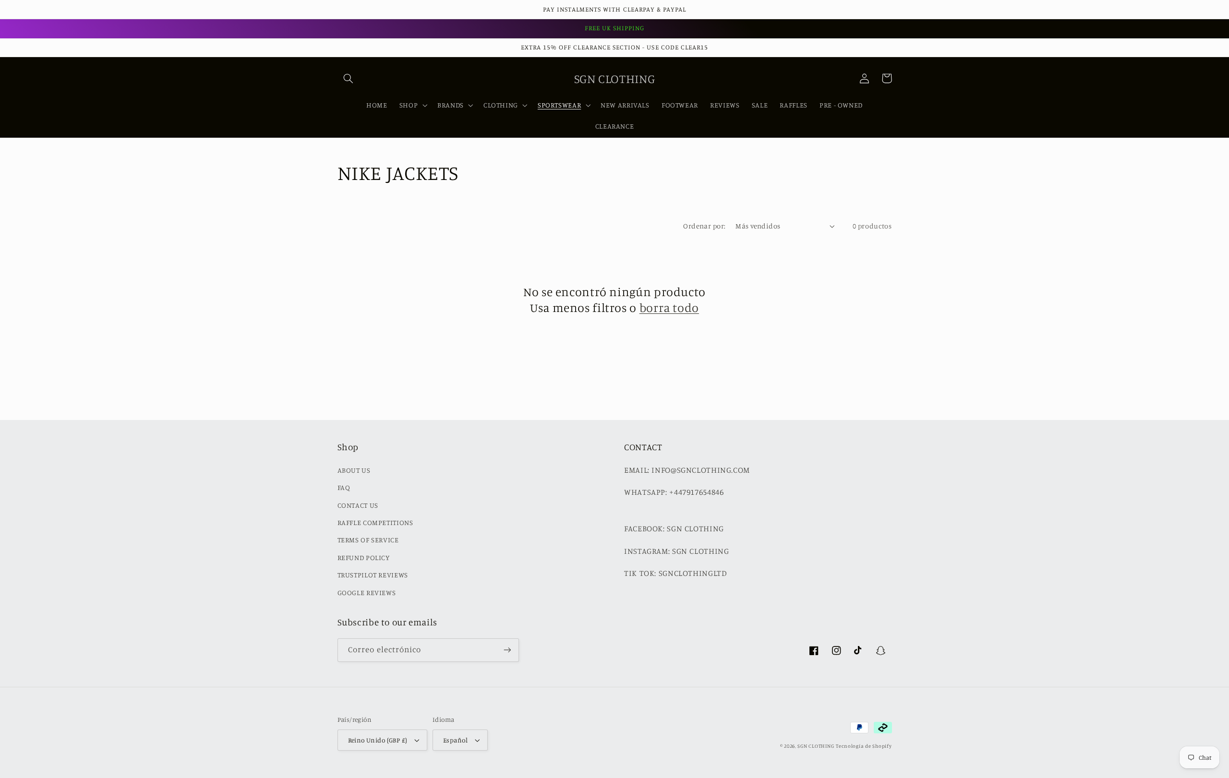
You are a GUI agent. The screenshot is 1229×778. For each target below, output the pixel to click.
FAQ (343, 487)
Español (455, 740)
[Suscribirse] (507, 650)
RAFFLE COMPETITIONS (375, 522)
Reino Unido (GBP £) (378, 740)
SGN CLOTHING (815, 746)
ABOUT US (354, 470)
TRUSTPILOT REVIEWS (372, 575)
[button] (348, 78)
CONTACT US (357, 505)
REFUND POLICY (363, 557)
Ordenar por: (704, 226)
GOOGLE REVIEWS (366, 592)
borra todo (669, 307)
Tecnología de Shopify (864, 746)
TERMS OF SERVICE (368, 540)
